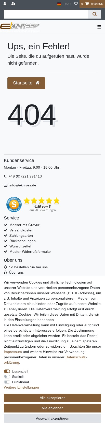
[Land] (59, 4)
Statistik (18, 377)
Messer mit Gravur (24, 225)
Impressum (13, 352)
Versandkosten (21, 230)
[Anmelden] (5, 4)
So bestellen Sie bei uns (28, 267)
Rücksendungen (22, 241)
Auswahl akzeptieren (52, 418)
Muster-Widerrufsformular (30, 251)
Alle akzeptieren (52, 398)
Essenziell (20, 371)
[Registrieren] (14, 4)
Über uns (16, 272)
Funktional (20, 382)
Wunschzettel (20, 246)
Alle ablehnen (52, 408)
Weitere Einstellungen (21, 387)
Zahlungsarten (21, 235)
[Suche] (94, 14)
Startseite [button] (23, 82)
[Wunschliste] (76, 4)
